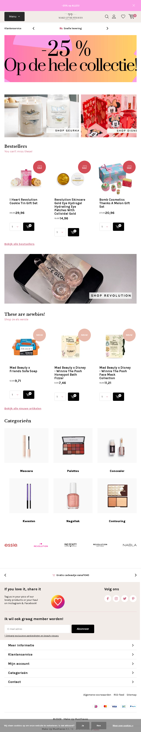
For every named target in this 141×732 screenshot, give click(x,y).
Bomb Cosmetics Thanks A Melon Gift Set (114, 203)
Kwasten (29, 521)
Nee (99, 725)
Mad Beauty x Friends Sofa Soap (23, 369)
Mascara (26, 471)
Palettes (73, 471)
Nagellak (73, 521)
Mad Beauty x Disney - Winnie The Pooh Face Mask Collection (115, 373)
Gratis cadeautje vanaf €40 (72, 28)
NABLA (130, 545)
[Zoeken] (107, 16)
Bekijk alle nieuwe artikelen (22, 408)
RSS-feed (119, 694)
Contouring (117, 521)
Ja (83, 725)
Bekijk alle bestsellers (19, 244)
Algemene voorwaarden (97, 694)
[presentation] (35, 28)
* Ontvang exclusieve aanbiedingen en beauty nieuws (31, 635)
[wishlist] (123, 16)
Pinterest (133, 598)
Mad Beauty (70, 545)
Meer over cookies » (123, 725)
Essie (11, 545)
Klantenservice (12, 28)
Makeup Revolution (100, 545)
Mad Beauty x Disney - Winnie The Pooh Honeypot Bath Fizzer (70, 373)
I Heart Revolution (41, 545)
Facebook (107, 598)
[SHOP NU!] (28, 227)
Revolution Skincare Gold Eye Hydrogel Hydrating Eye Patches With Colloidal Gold (69, 206)
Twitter (124, 598)
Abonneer (83, 629)
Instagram (116, 598)
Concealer (117, 471)
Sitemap (132, 694)
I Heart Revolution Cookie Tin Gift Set (23, 201)
